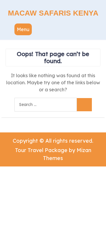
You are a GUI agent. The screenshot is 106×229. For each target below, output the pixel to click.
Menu (23, 29)
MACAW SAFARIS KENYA (53, 13)
